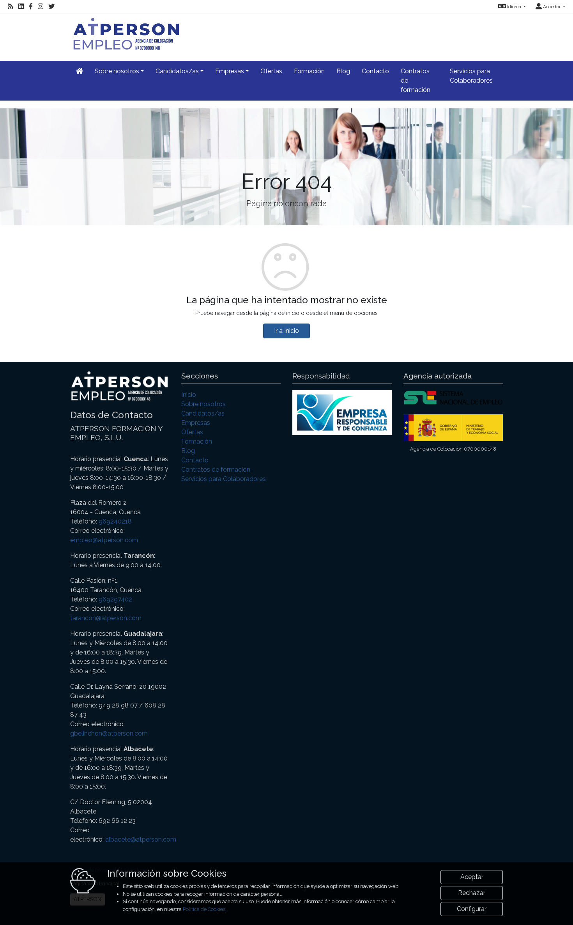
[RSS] (10, 6)
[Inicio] (124, 33)
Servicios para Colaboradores (471, 75)
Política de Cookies (204, 909)
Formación (309, 71)
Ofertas (271, 71)
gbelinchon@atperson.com (109, 733)
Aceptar (471, 877)
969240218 (115, 521)
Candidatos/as (203, 413)
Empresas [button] (229, 71)
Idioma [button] (514, 6)
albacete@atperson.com (140, 839)
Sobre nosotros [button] (117, 71)
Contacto (375, 71)
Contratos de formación (415, 80)
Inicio (188, 394)
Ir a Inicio (286, 330)
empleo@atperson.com (104, 540)
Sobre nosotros (203, 404)
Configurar (471, 909)
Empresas (195, 422)
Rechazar (471, 893)
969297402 (115, 599)
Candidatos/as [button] (177, 71)
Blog (343, 71)
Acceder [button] (552, 6)
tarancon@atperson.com (105, 618)
